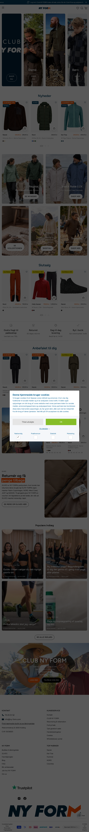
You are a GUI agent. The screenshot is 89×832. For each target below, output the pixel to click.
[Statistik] (53, 437)
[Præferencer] (36, 437)
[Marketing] (70, 437)
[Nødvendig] (18, 437)
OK (61, 422)
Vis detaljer (43, 429)
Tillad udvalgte (28, 422)
